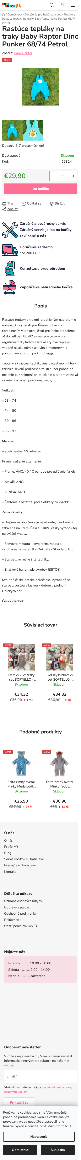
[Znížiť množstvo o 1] (53, 176)
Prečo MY (11, 846)
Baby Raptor (23, 53)
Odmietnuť (20, 1150)
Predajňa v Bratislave (20, 865)
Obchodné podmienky (20, 913)
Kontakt (10, 871)
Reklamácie (12, 920)
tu (71, 1126)
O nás (8, 840)
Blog (7, 853)
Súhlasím (58, 1150)
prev (4, 656)
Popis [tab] (40, 306)
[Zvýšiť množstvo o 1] (73, 176)
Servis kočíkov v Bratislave (24, 859)
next (76, 656)
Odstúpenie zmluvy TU (21, 926)
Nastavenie (39, 1136)
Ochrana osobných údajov (23, 901)
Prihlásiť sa (19, 1102)
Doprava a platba (16, 907)
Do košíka (40, 189)
